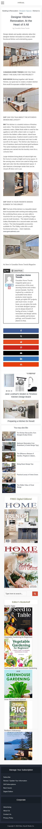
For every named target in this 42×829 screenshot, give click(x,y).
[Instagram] (12, 285)
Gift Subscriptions (9, 784)
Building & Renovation (10, 11)
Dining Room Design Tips (25, 464)
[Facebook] (9, 285)
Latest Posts (18, 271)
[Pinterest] (9, 287)
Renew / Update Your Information (15, 781)
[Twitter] (6, 285)
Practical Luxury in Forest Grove (27, 474)
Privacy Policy (8, 818)
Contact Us (7, 814)
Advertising (7, 807)
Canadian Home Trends (22, 28)
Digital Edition (8, 791)
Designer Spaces (25, 11)
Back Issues (7, 788)
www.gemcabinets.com (11, 231)
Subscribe (6, 777)
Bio (7, 271)
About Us (6, 811)
